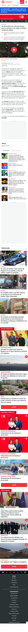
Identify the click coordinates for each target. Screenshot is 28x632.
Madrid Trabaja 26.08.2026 (5, 166)
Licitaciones (14, 609)
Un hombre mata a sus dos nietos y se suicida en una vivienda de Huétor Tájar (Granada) (13, 281)
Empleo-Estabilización (14, 606)
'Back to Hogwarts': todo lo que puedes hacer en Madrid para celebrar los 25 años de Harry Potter (5, 173)
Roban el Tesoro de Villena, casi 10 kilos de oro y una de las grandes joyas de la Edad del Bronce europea (5, 181)
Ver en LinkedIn (17, 572)
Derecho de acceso (14, 604)
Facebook (2, 21)
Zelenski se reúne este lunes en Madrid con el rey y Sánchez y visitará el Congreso (14, 338)
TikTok (14, 21)
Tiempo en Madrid (5, 372)
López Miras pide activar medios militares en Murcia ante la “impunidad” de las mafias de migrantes (14, 500)
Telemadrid (14, 580)
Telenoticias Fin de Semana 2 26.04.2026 (14, 467)
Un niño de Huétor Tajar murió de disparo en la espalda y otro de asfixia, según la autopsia (13, 258)
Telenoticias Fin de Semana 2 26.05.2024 (14, 422)
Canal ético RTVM (14, 611)
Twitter (6, 21)
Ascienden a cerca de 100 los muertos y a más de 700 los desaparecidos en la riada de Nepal (5, 190)
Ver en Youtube (21, 572)
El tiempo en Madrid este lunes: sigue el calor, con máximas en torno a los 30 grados (14, 363)
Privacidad (14, 615)
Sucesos (4, 24)
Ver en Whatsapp (25, 572)
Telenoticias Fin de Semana (8, 431)
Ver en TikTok (14, 572)
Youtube (22, 21)
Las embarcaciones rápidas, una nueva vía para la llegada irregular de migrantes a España (14, 526)
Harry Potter (12, 170)
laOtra (14, 584)
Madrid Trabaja (12, 163)
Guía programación (14, 587)
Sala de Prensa (14, 593)
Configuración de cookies (14, 622)
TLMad (9, 5)
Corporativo (14, 591)
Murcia (3, 145)
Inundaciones (12, 187)
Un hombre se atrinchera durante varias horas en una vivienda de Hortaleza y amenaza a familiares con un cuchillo (14, 306)
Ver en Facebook (3, 572)
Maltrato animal (13, 153)
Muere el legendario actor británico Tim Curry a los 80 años (5, 198)
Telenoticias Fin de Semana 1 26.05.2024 (14, 445)
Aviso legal (14, 618)
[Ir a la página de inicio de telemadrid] (7, 2)
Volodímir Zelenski (6, 347)
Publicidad (14, 602)
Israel (2, 396)
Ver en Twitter (6, 572)
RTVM (14, 576)
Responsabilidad (14, 595)
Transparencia (14, 597)
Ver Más (14, 407)
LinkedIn (18, 21)
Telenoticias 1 (4, 560)
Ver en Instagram (10, 572)
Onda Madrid (15, 5)
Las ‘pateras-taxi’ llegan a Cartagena (14, 551)
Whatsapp (26, 21)
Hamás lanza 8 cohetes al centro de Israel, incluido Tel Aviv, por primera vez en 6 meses (14, 387)
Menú (26, 2)
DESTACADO (6, 9)
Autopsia (3, 267)
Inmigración (4, 535)
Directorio (14, 600)
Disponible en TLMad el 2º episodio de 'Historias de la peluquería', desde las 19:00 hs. (13, 11)
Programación (24, 5)
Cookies (14, 620)
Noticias (4, 5)
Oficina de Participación (14, 613)
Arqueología (12, 178)
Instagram (10, 21)
